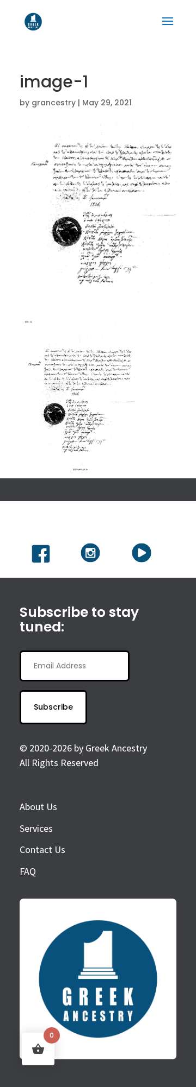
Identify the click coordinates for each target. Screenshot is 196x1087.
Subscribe (53, 707)
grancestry (54, 102)
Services (36, 828)
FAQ (28, 871)
